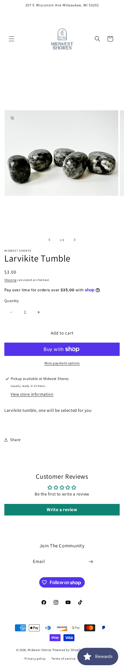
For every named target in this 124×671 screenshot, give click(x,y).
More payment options (62, 363)
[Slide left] (49, 239)
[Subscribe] (90, 561)
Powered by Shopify (67, 650)
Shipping (10, 280)
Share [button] (15, 439)
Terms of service (63, 659)
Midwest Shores (40, 650)
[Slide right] (74, 239)
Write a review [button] (62, 510)
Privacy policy (35, 659)
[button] (11, 38)
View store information (32, 394)
